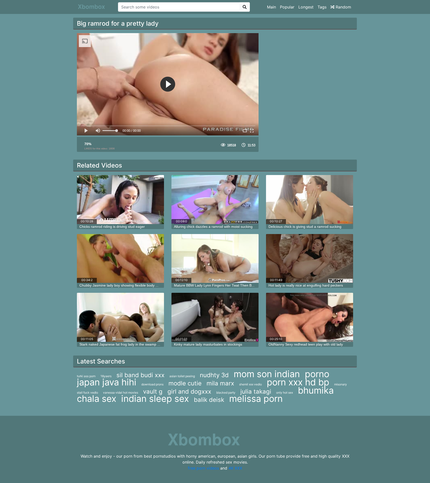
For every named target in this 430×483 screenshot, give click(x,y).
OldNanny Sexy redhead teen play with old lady (306, 344)
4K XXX (235, 468)
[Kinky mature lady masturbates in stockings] (215, 317)
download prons (152, 384)
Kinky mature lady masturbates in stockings (208, 344)
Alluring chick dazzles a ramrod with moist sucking (213, 227)
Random (342, 6)
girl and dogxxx (189, 391)
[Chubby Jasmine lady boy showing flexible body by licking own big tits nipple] (120, 258)
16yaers (106, 376)
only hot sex (284, 392)
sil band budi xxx (140, 375)
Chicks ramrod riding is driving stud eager (112, 227)
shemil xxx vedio (250, 384)
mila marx (220, 383)
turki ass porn (86, 376)
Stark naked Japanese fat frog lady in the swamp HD (120, 344)
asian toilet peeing (182, 376)
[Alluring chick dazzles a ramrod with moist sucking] (215, 199)
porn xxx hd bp (298, 382)
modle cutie (185, 383)
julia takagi (255, 391)
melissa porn (256, 398)
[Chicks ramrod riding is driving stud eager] (120, 199)
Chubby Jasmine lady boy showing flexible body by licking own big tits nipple (139, 285)
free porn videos (203, 468)
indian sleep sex (155, 398)
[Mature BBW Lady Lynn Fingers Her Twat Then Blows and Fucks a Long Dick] (215, 258)
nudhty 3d (214, 375)
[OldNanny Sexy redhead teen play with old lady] (309, 317)
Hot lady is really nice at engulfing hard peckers (306, 285)
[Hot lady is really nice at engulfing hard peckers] (309, 258)
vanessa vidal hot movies (120, 392)
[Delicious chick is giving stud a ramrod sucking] (309, 199)
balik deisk (209, 399)
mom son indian (267, 373)
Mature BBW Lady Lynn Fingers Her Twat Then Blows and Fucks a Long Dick (235, 285)
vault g (152, 391)
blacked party (225, 392)
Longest (306, 6)
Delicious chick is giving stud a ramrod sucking (305, 227)
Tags (322, 6)
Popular (287, 6)
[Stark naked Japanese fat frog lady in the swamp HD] (120, 317)
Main (271, 6)
